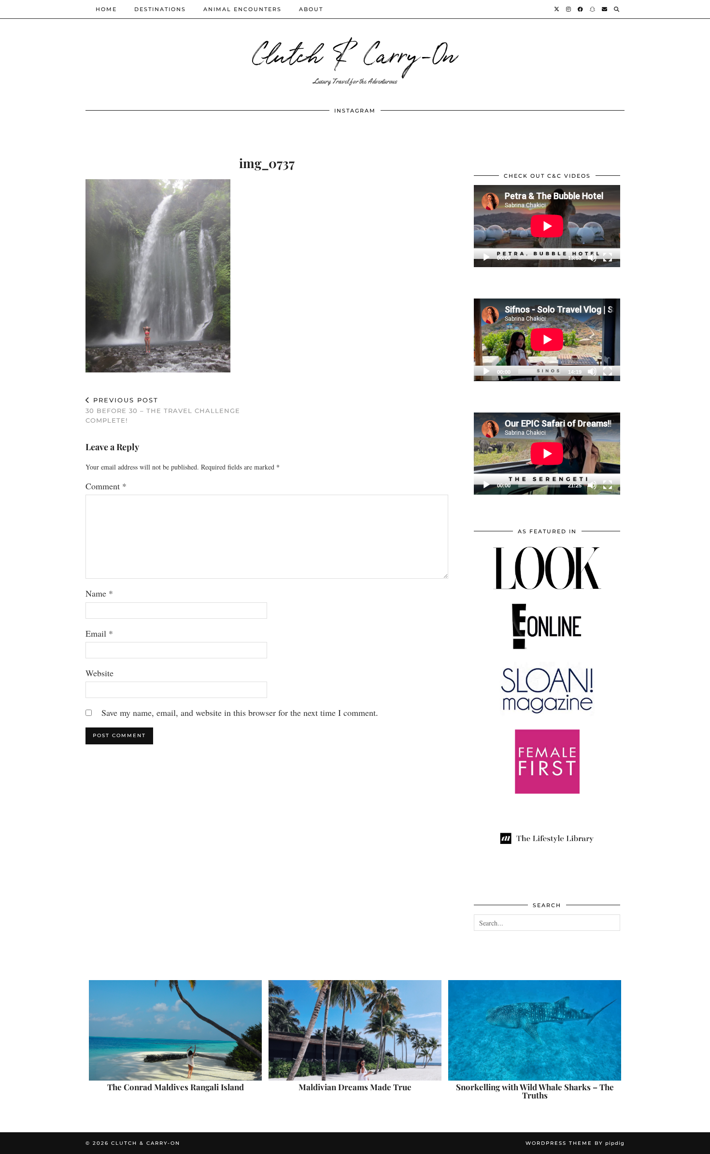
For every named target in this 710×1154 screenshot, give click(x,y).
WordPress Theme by (575, 1143)
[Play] (486, 257)
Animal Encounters (242, 9)
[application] (547, 226)
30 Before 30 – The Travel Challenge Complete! (162, 410)
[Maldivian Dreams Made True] (355, 1030)
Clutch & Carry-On (355, 53)
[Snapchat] (593, 9)
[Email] (605, 9)
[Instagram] (569, 9)
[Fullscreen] (607, 257)
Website (99, 673)
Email (99, 633)
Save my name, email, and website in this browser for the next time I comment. (239, 712)
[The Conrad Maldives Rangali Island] (175, 1030)
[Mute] (592, 257)
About (311, 9)
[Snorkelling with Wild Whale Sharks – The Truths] (534, 1030)
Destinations (160, 9)
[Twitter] (557, 9)
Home (106, 9)
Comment (106, 486)
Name (99, 593)
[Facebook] (581, 9)
